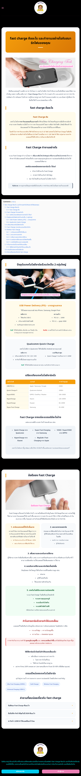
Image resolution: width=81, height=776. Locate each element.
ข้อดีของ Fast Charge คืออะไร (40, 705)
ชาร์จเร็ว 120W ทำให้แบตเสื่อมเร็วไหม (40, 721)
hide (13, 202)
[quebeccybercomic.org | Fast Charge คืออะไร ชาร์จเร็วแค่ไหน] (40, 8)
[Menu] (2, 7)
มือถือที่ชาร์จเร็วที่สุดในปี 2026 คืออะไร (40, 713)
